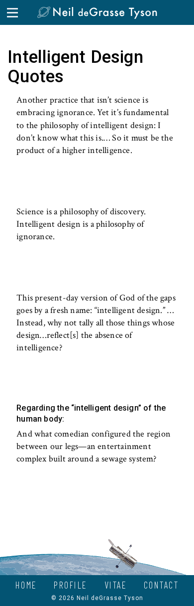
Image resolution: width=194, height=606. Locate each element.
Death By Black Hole (69, 166)
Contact (161, 585)
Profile (71, 585)
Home (26, 585)
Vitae (115, 585)
